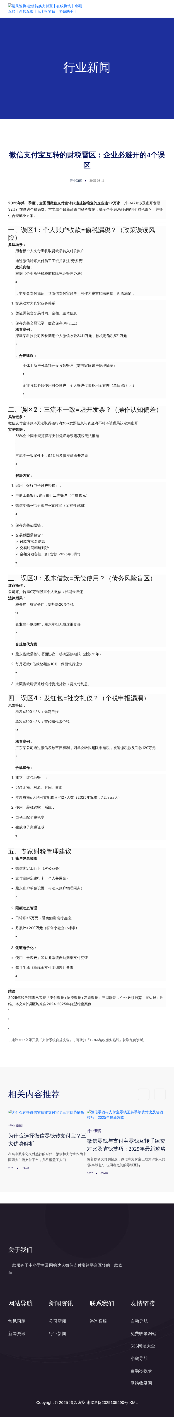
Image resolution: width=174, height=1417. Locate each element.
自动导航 (139, 1321)
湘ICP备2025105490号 (107, 1402)
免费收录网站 (143, 1333)
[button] (144, 1094)
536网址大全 (142, 1346)
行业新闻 (57, 1333)
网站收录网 (141, 1383)
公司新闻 (57, 1321)
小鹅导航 (139, 1358)
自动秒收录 (141, 1370)
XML (133, 1402)
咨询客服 (98, 1321)
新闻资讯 (16, 1333)
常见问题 (16, 1321)
